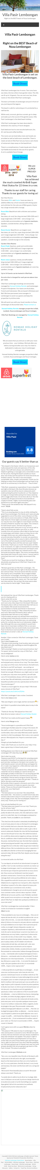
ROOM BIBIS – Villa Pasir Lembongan (15, 1162)
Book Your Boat (12, 1166)
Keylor (18, 200)
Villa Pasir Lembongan (20, 14)
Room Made (5, 246)
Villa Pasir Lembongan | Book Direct (14, 1160)
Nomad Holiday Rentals (18, 286)
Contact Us (17, 1168)
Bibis (10, 200)
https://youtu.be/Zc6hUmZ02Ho (12, 691)
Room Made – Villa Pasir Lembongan (21, 1164)
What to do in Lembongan (24, 1166)
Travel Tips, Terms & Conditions (29, 1168)
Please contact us (30, 304)
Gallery (11, 1168)
